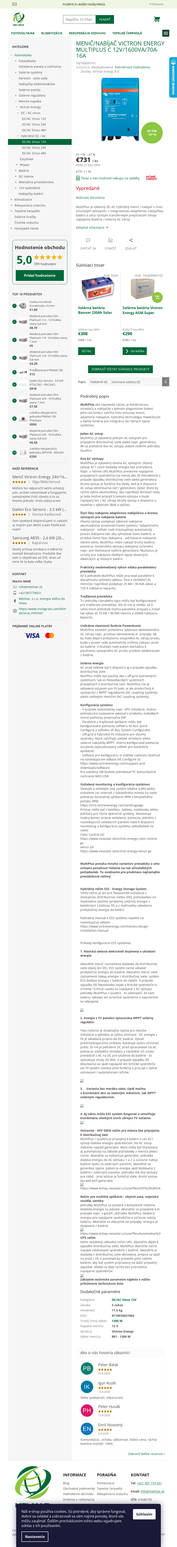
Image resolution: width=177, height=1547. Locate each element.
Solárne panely (29, 90)
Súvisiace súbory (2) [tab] (126, 382)
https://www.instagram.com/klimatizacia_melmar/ (42, 611)
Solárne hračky (25, 217)
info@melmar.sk (30, 587)
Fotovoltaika (23, 55)
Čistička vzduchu (26, 223)
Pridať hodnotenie (39, 275)
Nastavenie (35, 1536)
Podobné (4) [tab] (98, 382)
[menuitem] (23, 33)
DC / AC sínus (30, 113)
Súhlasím (144, 1514)
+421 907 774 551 (149, 1483)
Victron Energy (30, 107)
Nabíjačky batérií (31, 194)
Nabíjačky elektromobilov (37, 84)
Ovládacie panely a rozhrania (40, 66)
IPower (25, 165)
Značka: (100, 71)
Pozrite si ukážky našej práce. (84, 4)
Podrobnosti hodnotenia (132, 67)
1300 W (117, 1321)
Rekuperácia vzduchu (30, 205)
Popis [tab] (82, 382)
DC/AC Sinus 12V (34, 119)
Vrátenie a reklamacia (78, 1499)
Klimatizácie (23, 199)
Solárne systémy (30, 72)
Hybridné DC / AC (33, 136)
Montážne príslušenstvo (36, 182)
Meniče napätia (30, 101)
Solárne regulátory (32, 95)
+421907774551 (30, 593)
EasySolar (27, 159)
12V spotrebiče (29, 188)
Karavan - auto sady (33, 78)
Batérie (24, 171)
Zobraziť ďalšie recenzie (145, 1454)
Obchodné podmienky (79, 1488)
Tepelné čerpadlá (27, 211)
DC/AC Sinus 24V (34, 124)
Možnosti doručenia (90, 198)
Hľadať (105, 19)
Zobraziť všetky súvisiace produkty (120, 369)
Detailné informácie (90, 227)
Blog (66, 1483)
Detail (87, 351)
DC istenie (26, 176)
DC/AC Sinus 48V (34, 130)
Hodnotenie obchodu (78, 1494)
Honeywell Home (26, 228)
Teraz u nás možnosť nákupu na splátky (110, 178)
